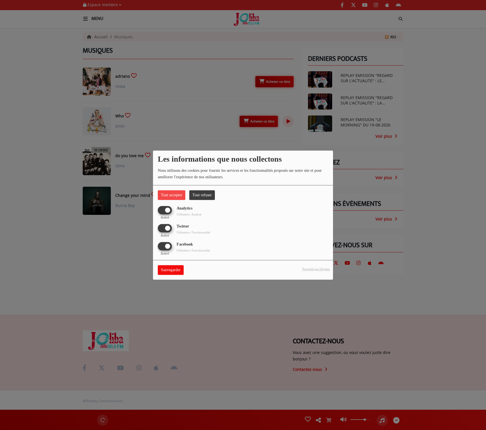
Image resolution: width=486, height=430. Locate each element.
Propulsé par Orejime (316, 269)
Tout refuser (202, 195)
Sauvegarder (171, 270)
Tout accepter (171, 195)
